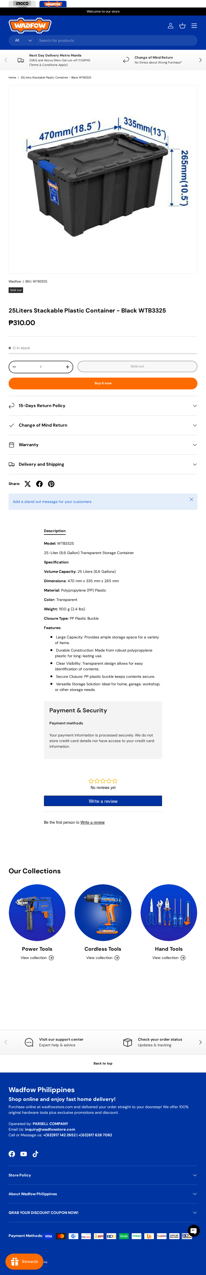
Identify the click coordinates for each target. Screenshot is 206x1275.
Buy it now (103, 383)
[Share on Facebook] (39, 484)
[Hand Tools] (169, 912)
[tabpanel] (103, 617)
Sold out (137, 366)
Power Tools (37, 949)
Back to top (103, 1063)
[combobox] (103, 40)
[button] (182, 26)
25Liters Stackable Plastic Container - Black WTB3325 (56, 77)
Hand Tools (169, 949)
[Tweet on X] (28, 484)
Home (12, 77)
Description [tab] (55, 530)
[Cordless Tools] (103, 912)
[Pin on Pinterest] (51, 484)
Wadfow (15, 281)
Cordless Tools (102, 949)
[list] (103, 179)
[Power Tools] (37, 912)
